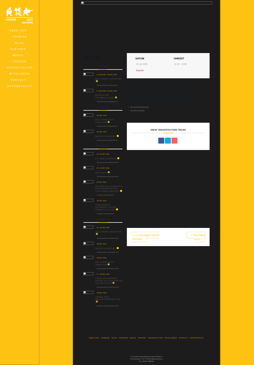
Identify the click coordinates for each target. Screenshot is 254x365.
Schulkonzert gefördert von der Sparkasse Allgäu (105, 207)
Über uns (94, 338)
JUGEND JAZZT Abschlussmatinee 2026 (107, 298)
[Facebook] (146, 341)
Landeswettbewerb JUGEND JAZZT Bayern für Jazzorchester (108, 280)
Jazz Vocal (101, 172)
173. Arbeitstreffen (106, 159)
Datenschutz (197, 338)
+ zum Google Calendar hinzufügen (145, 237)
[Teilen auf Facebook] (161, 141)
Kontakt (183, 338)
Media (133, 338)
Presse (142, 338)
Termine (105, 338)
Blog (114, 338)
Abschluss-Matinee (105, 136)
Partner (123, 338)
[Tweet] (168, 141)
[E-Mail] (174, 141)
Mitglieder (171, 338)
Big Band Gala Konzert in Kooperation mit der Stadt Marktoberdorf (108, 188)
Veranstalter (155, 338)
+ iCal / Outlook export (198, 237)
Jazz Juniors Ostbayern (108, 79)
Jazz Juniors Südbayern (108, 232)
